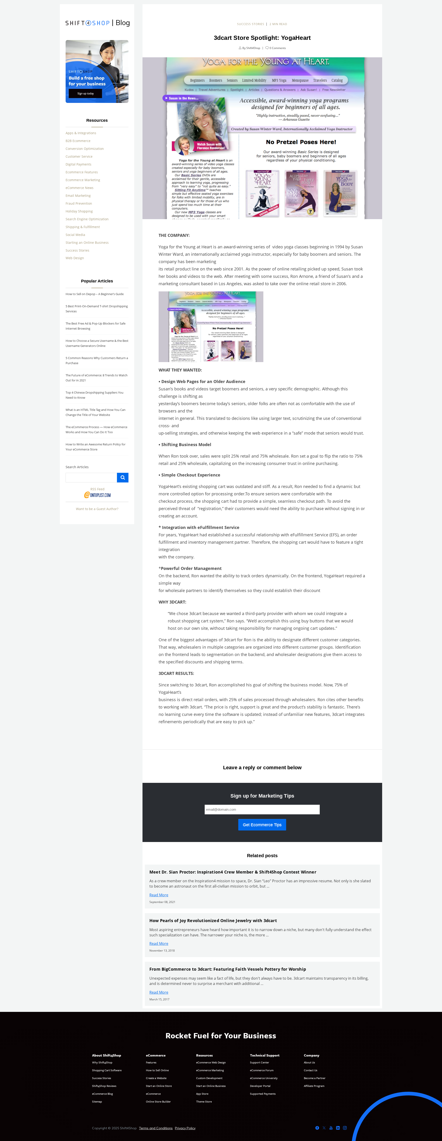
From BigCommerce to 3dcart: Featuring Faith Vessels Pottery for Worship (227, 969)
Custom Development (209, 1078)
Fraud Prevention (79, 203)
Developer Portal (260, 1086)
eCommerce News (79, 188)
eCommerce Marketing (210, 1070)
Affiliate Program (314, 1086)
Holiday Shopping (79, 211)
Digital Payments (78, 164)
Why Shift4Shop (102, 1062)
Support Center (259, 1062)
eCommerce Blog (102, 1094)
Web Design (75, 258)
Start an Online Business (211, 1086)
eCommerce (153, 1094)
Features (151, 1062)
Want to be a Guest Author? (97, 509)
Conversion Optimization (85, 148)
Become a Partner (315, 1078)
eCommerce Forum (261, 1070)
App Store (202, 1094)
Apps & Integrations (81, 133)
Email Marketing (78, 195)
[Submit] (122, 477)
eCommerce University (264, 1078)
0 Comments (278, 48)
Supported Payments (263, 1094)
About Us (309, 1062)
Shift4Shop (253, 48)
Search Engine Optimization (87, 219)
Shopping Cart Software (107, 1070)
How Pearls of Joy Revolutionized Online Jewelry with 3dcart (213, 920)
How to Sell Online (157, 1070)
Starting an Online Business (87, 242)
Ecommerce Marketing (83, 180)
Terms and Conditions (156, 1128)
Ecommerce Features (82, 172)
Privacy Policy (185, 1128)
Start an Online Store (159, 1086)
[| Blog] (87, 23)
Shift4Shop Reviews (104, 1086)
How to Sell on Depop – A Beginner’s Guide (95, 294)
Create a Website (156, 1078)
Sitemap (97, 1101)
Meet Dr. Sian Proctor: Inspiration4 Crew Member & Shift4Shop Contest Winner (232, 872)
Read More (158, 894)
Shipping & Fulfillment (83, 227)
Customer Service (79, 156)
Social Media (75, 234)
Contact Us (310, 1070)
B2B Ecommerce (78, 141)
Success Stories (250, 24)
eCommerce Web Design (211, 1062)
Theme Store (204, 1101)
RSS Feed (97, 489)
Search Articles (77, 467)
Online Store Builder (158, 1101)
